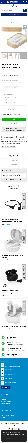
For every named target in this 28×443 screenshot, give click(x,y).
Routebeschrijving (5, 403)
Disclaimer (3, 417)
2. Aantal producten (8, 109)
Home (2, 19)
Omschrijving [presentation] (13, 160)
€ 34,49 (6, 260)
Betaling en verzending (6, 401)
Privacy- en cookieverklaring (8, 415)
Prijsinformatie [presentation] (14, 156)
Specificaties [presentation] (14, 165)
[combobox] (12, 10)
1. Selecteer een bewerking (10, 80)
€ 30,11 (6, 224)
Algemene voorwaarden (6, 413)
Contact (3, 397)
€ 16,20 (6, 295)
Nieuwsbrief (4, 399)
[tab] (14, 156)
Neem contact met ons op (8, 146)
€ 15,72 (6, 329)
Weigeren (13, 437)
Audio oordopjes (11, 19)
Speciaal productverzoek (14, 14)
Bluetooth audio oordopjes (7, 21)
